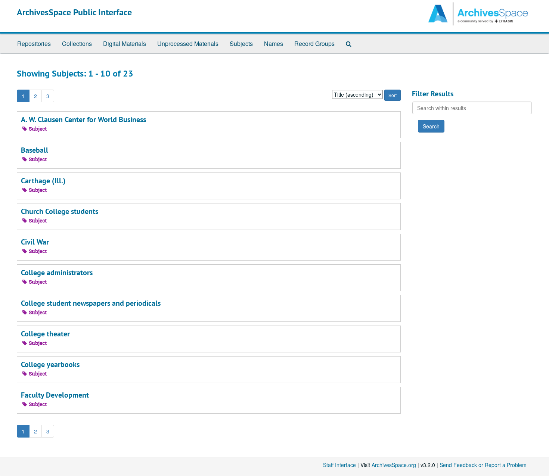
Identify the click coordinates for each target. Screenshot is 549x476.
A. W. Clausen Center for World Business (83, 119)
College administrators (57, 272)
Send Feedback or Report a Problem (483, 465)
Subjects (241, 43)
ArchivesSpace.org (394, 465)
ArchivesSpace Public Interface (74, 12)
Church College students (59, 211)
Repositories (34, 43)
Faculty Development (55, 395)
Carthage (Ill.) (43, 181)
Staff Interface (339, 465)
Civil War (35, 242)
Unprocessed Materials (187, 43)
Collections (77, 43)
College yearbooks (50, 364)
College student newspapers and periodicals (91, 303)
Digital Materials (124, 43)
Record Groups (314, 43)
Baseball (34, 150)
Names (273, 43)
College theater (45, 334)
